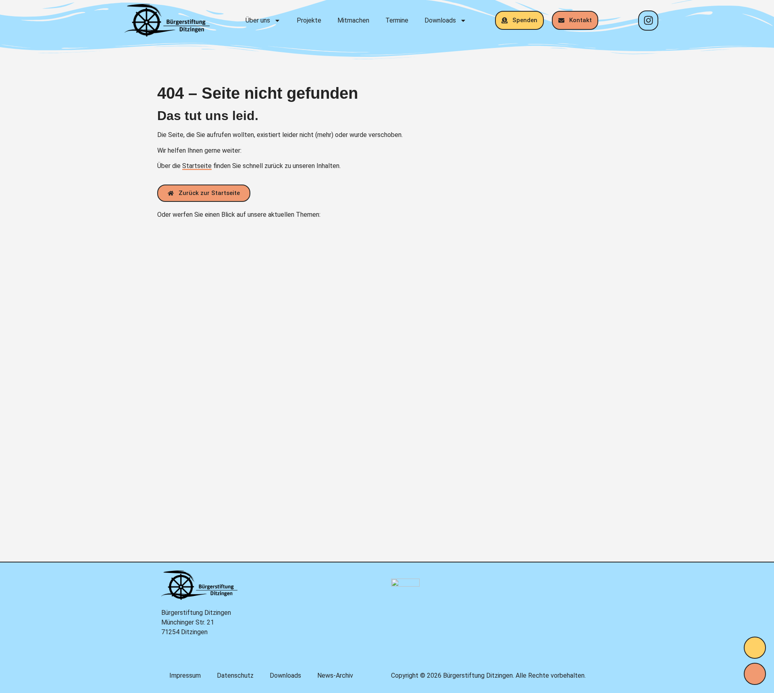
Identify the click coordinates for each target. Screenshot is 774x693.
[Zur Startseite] (167, 20)
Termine (396, 20)
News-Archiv (335, 675)
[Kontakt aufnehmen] (755, 674)
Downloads (440, 20)
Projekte (309, 20)
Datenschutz (235, 675)
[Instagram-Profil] (648, 20)
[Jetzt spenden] (755, 648)
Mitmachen (353, 20)
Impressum (185, 675)
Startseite (197, 166)
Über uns (258, 20)
